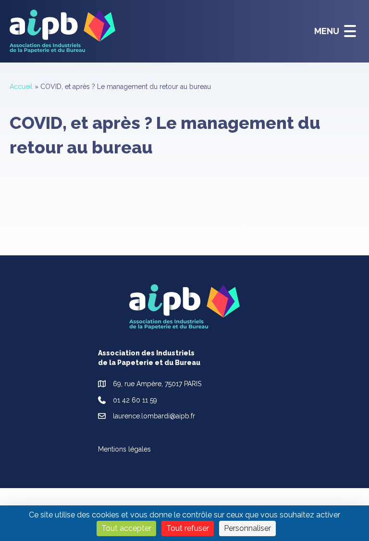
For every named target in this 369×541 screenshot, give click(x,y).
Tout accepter (126, 528)
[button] (333, 31)
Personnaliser (247, 528)
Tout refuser (187, 528)
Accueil (21, 86)
